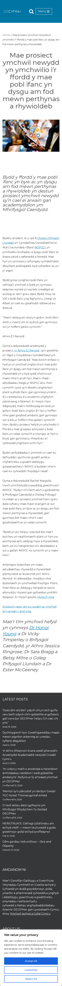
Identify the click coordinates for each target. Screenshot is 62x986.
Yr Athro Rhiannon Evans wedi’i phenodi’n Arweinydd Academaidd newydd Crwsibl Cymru (29, 755)
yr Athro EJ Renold (26, 350)
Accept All (31, 961)
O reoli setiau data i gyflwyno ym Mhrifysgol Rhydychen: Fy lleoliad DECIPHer (24, 809)
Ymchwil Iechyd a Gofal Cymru (30, 913)
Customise (31, 969)
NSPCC (39, 247)
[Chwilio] (31, 11)
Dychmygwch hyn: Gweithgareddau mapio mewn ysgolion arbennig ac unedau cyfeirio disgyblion (31, 736)
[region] (31, 957)
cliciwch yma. (45, 597)
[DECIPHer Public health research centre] (12, 11)
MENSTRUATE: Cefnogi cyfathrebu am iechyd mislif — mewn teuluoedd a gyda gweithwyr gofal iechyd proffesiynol (29, 827)
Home (6, 35)
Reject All (31, 978)
